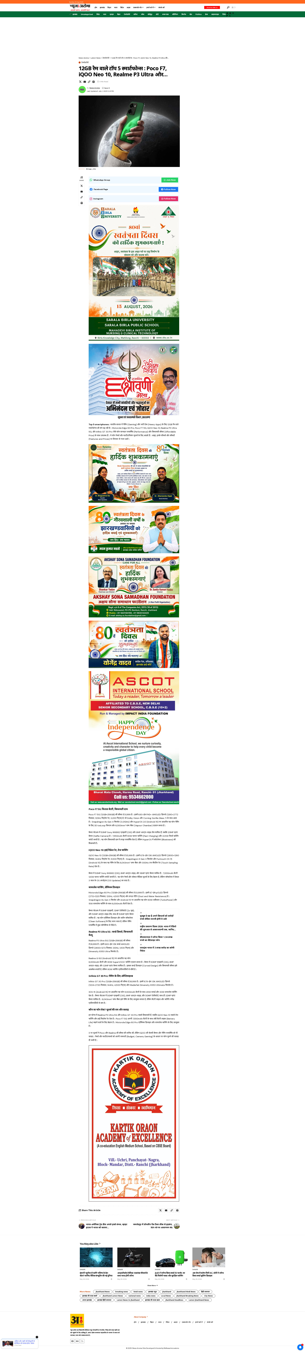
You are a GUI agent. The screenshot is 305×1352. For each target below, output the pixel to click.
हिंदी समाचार (205, 1291)
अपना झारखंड (87, 1300)
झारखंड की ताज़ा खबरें (89, 1296)
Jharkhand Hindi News (186, 1291)
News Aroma (94, 88)
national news (135, 1296)
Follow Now (170, 189)
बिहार (118, 14)
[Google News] (230, 13)
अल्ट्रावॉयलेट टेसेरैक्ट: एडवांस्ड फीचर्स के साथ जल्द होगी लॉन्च (132, 1274)
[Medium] (233, 13)
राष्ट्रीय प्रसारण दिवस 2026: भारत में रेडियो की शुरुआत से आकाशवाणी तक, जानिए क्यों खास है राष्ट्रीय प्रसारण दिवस (158, 928)
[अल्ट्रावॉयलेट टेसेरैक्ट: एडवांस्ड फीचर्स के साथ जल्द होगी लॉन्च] (133, 1257)
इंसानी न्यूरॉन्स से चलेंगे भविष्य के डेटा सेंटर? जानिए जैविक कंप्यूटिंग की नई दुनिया (96, 1274)
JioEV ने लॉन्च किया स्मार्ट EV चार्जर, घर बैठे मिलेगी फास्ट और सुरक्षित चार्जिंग (170, 1274)
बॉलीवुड (150, 14)
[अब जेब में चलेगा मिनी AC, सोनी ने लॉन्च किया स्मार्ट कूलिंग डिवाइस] (208, 1257)
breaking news (121, 1291)
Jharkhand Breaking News (187, 1296)
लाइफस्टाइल (215, 14)
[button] (223, 7)
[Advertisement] (152, 35)
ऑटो (157, 14)
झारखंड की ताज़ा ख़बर (152, 1300)
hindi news (138, 1291)
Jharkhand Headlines (174, 1300)
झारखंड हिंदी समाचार (104, 1300)
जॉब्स (142, 14)
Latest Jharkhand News (199, 1300)
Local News (166, 1296)
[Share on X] (80, 82)
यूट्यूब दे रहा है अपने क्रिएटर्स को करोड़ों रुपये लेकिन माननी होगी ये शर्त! (156, 917)
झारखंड (75, 14)
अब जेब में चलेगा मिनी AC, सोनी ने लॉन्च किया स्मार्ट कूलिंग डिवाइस (208, 1274)
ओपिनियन (175, 14)
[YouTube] (227, 13)
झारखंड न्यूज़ (152, 1291)
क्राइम (112, 14)
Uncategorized (87, 14)
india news (150, 1296)
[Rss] (230, 16)
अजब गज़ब (165, 14)
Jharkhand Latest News (113, 1296)
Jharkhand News (103, 1291)
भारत (104, 14)
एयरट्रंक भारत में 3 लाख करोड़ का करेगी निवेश (157, 949)
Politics (199, 14)
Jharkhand (166, 1291)
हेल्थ (206, 14)
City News (208, 1296)
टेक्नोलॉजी (127, 14)
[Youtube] (72, 1341)
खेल (191, 14)
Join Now (171, 180)
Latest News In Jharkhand (128, 1300)
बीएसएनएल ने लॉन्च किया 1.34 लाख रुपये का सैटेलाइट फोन (156, 939)
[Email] (84, 82)
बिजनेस (184, 14)
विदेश (98, 14)
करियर (135, 14)
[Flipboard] (227, 16)
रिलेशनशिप (225, 14)
